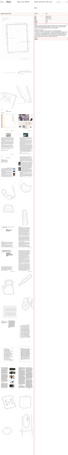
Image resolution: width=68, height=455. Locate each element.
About (47, 1)
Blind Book (27, 1)
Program (36, 1)
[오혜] (8, 2)
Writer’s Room (42, 1)
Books (18, 1)
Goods (22, 1)
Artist (50, 1)
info (2, 2)
